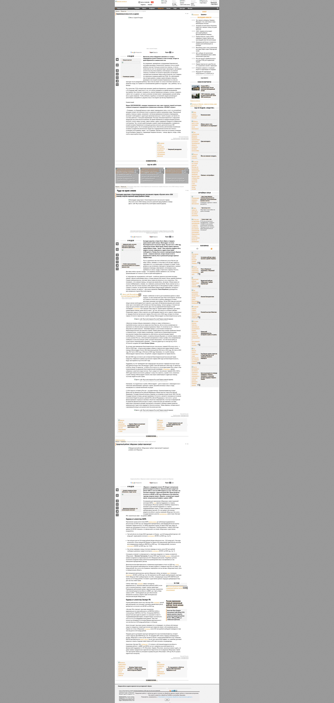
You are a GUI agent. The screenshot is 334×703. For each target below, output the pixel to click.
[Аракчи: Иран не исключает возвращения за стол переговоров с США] (122, 425)
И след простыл (174, 4)
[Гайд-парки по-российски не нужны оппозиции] (196, 211)
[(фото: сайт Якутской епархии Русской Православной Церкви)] (130, 295)
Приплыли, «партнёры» (214, 3)
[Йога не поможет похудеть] (196, 156)
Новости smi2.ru (120, 440)
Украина (137, 8)
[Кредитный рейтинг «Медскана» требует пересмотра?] (196, 282)
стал (154, 503)
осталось (147, 629)
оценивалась (163, 514)
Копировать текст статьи (117, 84)
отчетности (151, 536)
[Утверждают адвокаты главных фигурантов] (196, 200)
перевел (168, 556)
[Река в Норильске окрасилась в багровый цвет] (196, 270)
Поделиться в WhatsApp (117, 74)
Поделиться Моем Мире (117, 65)
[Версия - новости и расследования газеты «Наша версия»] (126, 4)
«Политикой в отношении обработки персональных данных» (175, 697)
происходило (153, 522)
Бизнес (168, 8)
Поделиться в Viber (117, 77)
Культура (182, 8)
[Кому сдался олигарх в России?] (196, 115)
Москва (190, 8)
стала (177, 564)
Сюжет (204, 12)
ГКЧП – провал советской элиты (194, 6)
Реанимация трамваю (128, 76)
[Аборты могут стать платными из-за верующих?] (196, 125)
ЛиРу (176, 691)
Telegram (172, 691)
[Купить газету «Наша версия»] (139, 2)
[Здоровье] (196, 14)
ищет (168, 573)
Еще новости (204, 78)
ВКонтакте (174, 691)
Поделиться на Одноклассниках (117, 70)
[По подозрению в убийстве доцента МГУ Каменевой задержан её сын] (161, 669)
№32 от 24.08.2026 (145, 2)
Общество (161, 8)
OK (167, 699)
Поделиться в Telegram (117, 81)
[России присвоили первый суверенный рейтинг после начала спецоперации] (176, 592)
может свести (144, 639)
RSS (170, 691)
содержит (157, 602)
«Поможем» (136, 308)
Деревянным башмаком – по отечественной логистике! (130, 509)
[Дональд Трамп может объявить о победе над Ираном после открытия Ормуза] (122, 669)
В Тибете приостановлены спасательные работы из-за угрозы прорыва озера (131, 265)
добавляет (144, 644)
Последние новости (204, 17)
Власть (144, 8)
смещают (140, 583)
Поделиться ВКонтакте (117, 59)
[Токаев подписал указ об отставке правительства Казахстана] (161, 424)
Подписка (143, 4)
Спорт (175, 8)
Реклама (150, 4)
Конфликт (152, 8)
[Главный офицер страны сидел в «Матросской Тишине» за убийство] (196, 312)
